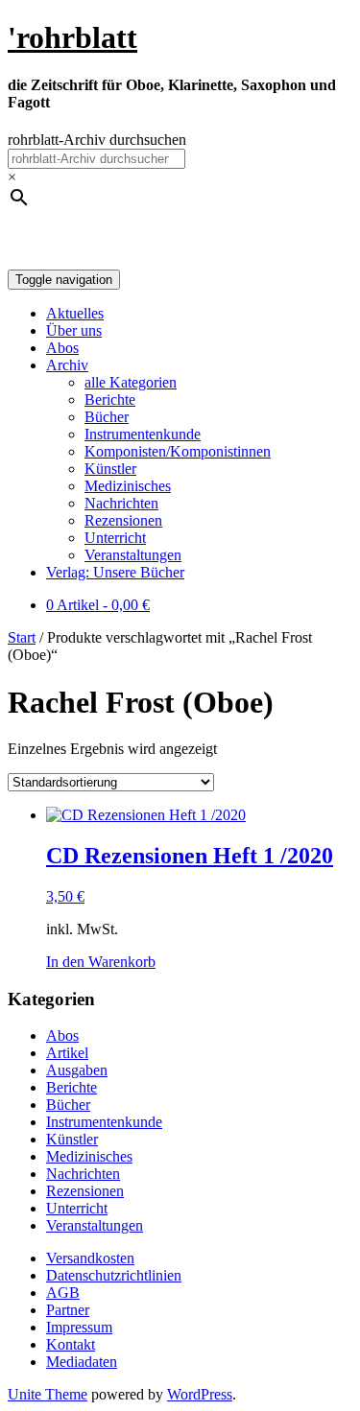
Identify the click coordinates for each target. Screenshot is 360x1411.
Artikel (67, 1053)
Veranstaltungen (132, 555)
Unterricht (115, 537)
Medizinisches (127, 486)
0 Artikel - (98, 605)
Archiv (67, 365)
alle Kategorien (130, 382)
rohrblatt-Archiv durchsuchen (97, 139)
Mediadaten (81, 1361)
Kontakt (70, 1344)
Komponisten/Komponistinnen (177, 451)
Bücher (106, 417)
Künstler (110, 468)
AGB (63, 1292)
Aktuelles (75, 313)
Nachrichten (121, 503)
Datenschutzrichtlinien (113, 1275)
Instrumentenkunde (142, 434)
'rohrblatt (72, 37)
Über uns (74, 330)
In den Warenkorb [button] (101, 961)
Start (22, 637)
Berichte (109, 399)
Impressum (79, 1327)
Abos (62, 348)
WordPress (199, 1394)
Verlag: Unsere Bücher (115, 572)
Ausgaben (77, 1070)
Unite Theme (47, 1394)
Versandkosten (90, 1258)
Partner (67, 1310)
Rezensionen (123, 520)
